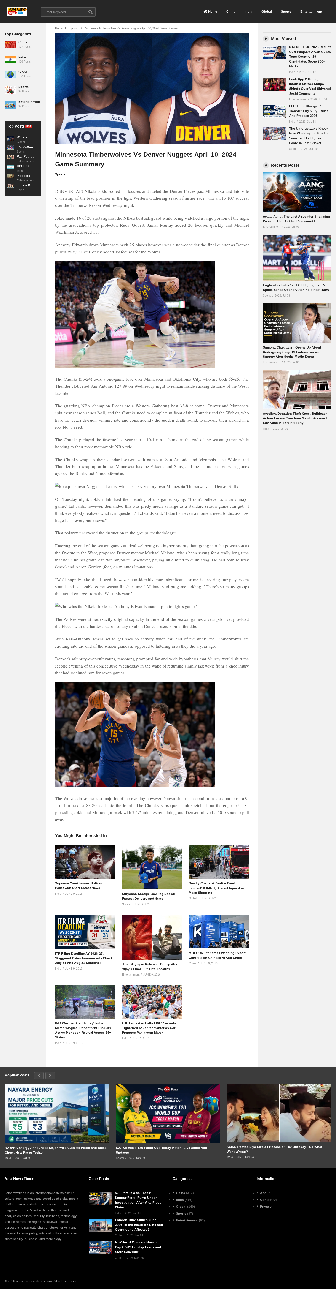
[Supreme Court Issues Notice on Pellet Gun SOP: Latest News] (85, 862)
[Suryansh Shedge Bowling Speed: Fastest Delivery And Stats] (152, 867)
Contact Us (268, 1200)
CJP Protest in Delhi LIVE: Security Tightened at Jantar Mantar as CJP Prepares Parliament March (149, 1027)
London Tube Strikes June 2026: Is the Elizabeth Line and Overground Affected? (139, 1224)
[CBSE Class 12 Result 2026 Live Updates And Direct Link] (10, 168)
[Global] (10, 76)
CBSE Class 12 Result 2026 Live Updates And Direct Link (25, 166)
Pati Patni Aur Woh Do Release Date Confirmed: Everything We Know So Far (25, 156)
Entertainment (311, 11)
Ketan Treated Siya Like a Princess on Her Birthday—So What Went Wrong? (274, 1149)
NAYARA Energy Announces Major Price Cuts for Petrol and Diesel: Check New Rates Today (57, 1150)
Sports (286, 11)
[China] (10, 46)
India (248, 11)
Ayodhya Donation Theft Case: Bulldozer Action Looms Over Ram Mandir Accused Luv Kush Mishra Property (295, 418)
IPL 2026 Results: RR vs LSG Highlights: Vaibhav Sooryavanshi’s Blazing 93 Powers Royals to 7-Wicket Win (25, 147)
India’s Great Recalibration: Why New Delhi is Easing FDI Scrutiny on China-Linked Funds (25, 185)
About (265, 1193)
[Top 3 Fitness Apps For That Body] (57, 1113)
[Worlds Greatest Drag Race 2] (297, 192)
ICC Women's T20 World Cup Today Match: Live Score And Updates (161, 1150)
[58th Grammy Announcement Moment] (274, 52)
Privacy (266, 1206)
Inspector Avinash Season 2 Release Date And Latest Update (25, 175)
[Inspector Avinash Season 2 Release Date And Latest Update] (10, 178)
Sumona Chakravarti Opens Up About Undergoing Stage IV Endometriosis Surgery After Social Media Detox (292, 352)
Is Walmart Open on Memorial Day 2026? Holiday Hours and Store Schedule (138, 1247)
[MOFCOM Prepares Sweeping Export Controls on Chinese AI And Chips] (219, 931)
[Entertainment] (10, 106)
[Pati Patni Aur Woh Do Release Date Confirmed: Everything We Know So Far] (10, 158)
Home (212, 11)
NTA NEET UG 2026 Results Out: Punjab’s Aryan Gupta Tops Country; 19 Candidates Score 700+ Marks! (310, 56)
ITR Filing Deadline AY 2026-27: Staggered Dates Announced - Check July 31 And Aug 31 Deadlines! (84, 958)
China (230, 11)
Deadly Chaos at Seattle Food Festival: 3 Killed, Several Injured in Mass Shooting (216, 887)
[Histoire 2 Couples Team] (100, 1198)
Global (266, 11)
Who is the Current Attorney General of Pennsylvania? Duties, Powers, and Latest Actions (25, 137)
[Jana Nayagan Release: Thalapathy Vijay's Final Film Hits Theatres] (152, 937)
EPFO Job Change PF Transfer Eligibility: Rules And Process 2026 (308, 110)
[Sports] (10, 91)
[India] (10, 61)
